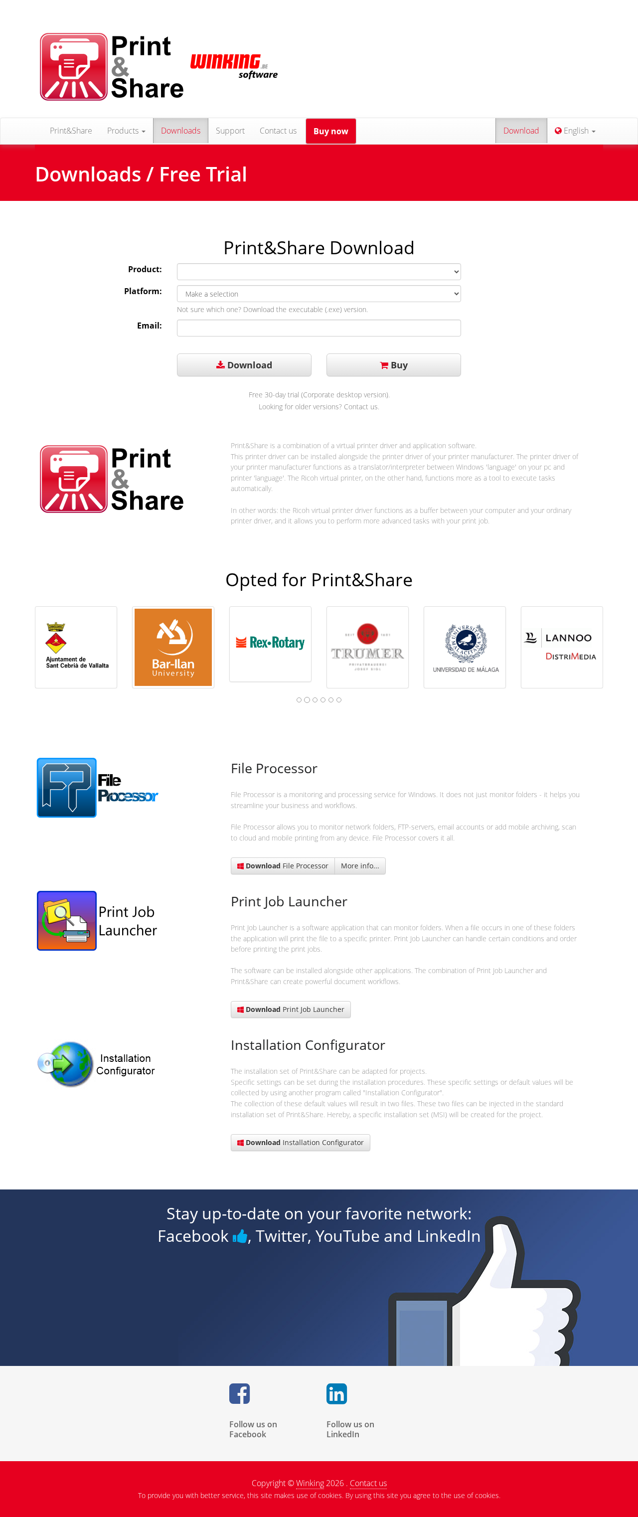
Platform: (143, 291)
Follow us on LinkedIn (350, 1429)
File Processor (287, 865)
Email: (149, 325)
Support (230, 130)
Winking (310, 1483)
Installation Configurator (305, 1142)
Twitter (282, 1235)
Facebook (195, 1235)
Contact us (278, 130)
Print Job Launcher (295, 1009)
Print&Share (71, 130)
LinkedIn (449, 1235)
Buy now (331, 131)
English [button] (576, 130)
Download (521, 130)
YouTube (348, 1235)
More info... (360, 865)
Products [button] (124, 130)
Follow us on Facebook (253, 1429)
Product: (145, 269)
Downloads (180, 130)
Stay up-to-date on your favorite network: (319, 1213)
